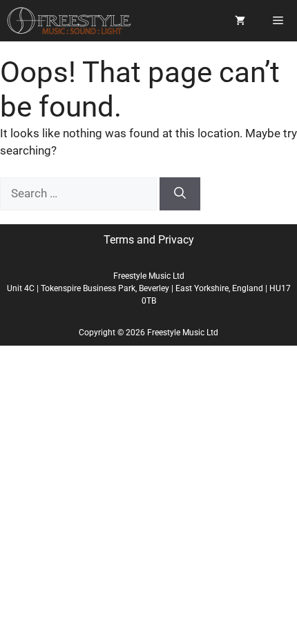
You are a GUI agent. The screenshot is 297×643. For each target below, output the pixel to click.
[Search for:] (80, 193)
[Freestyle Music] (69, 20)
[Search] (180, 193)
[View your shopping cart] (240, 20)
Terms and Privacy (149, 239)
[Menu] (278, 20)
